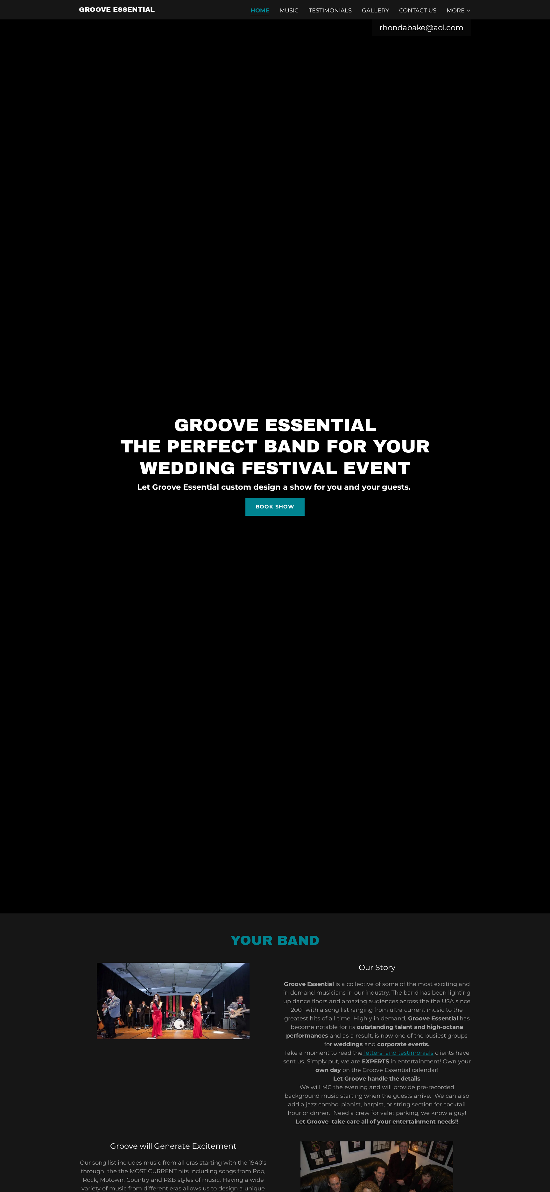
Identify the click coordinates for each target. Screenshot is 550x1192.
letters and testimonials (398, 1052)
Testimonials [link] (330, 10)
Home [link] (259, 10)
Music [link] (289, 10)
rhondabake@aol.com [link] (421, 27)
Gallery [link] (375, 10)
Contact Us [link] (417, 10)
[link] (117, 9)
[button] (459, 10)
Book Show (275, 507)
